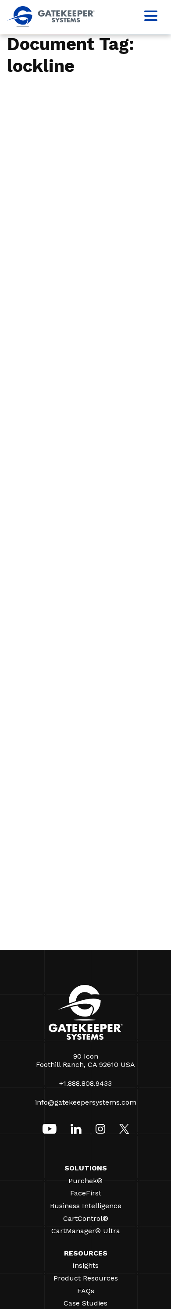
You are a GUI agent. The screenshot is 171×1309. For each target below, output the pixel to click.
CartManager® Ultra (85, 1231)
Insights (85, 1265)
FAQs (85, 1291)
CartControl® (85, 1218)
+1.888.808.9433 (85, 1083)
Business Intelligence (85, 1206)
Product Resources (85, 1278)
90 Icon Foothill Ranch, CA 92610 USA (85, 1060)
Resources (85, 1253)
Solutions (85, 1168)
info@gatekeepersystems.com (85, 1102)
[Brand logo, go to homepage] (51, 25)
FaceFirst (85, 1193)
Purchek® (85, 1181)
